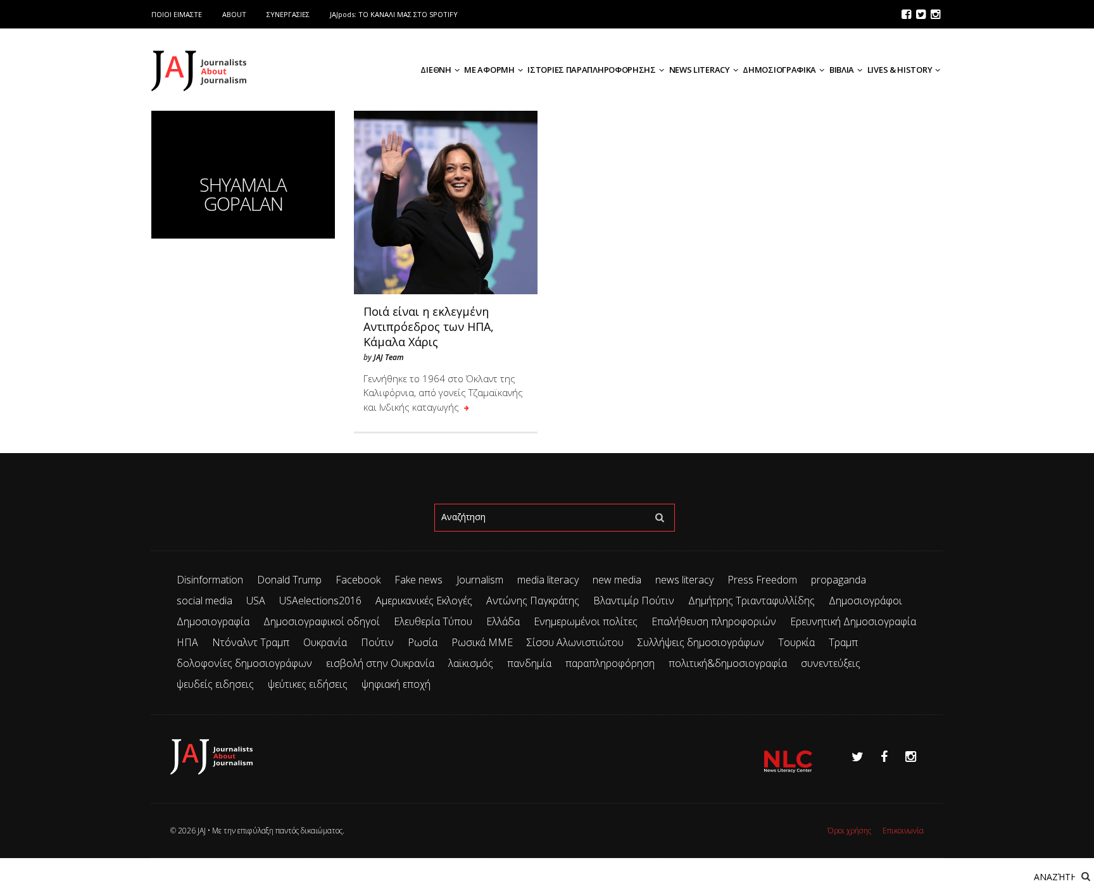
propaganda (838, 580)
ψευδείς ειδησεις (215, 684)
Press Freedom (762, 580)
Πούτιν (377, 642)
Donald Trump (289, 580)
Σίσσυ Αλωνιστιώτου (575, 642)
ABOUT (234, 14)
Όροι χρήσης (849, 830)
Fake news (418, 580)
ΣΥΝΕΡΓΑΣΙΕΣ (288, 14)
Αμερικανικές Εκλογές (423, 601)
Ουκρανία (325, 642)
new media (617, 580)
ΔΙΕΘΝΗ (435, 69)
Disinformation (210, 580)
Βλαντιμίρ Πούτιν (633, 601)
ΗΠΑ (187, 642)
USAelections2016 (320, 601)
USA (255, 601)
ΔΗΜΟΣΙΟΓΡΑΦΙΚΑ (779, 69)
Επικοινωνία (903, 830)
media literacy (548, 580)
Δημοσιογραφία (213, 621)
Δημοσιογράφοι (865, 601)
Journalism (479, 580)
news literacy (684, 580)
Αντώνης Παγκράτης (532, 601)
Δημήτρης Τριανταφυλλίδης (751, 601)
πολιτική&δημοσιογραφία (728, 663)
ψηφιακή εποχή (396, 684)
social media (204, 601)
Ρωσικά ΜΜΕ (482, 642)
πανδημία (529, 663)
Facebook (358, 580)
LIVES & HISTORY (900, 69)
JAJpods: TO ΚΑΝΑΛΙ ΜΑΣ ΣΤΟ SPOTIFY (394, 14)
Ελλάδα (503, 621)
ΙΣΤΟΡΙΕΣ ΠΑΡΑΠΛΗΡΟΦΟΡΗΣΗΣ (591, 69)
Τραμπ (843, 642)
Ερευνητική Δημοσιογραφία (853, 621)
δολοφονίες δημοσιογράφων (244, 663)
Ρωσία (422, 642)
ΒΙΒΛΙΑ (841, 69)
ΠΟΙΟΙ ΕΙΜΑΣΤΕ (176, 14)
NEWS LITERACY (699, 69)
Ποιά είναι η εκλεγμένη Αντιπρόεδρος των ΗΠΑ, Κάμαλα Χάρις (428, 326)
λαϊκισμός (470, 663)
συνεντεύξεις (830, 663)
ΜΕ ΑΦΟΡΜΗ (489, 69)
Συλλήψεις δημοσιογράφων (701, 642)
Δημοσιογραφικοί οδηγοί (321, 621)
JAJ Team (389, 357)
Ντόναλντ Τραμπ (250, 642)
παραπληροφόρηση (610, 663)
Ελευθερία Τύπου (433, 621)
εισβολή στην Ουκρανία (380, 663)
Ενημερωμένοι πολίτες (586, 621)
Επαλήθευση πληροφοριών (713, 621)
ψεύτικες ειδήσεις (308, 684)
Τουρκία (796, 642)
